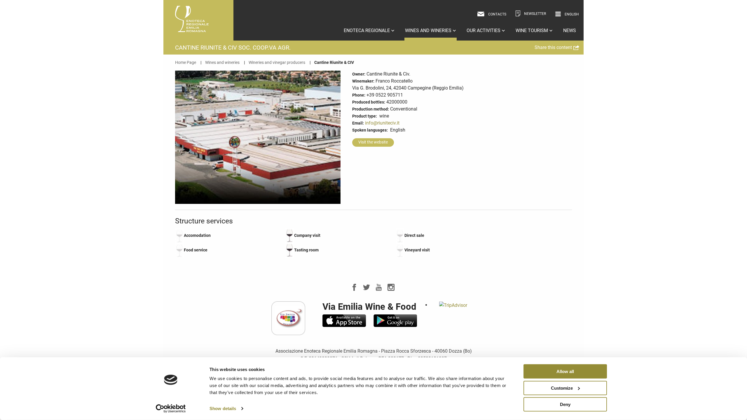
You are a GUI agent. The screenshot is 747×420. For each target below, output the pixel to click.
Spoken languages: (370, 130)
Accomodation (197, 235)
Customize (562, 387)
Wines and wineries (429, 30)
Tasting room (306, 250)
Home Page (185, 62)
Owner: (358, 74)
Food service (195, 250)
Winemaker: (363, 81)
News (569, 30)
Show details (223, 408)
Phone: (358, 95)
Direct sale (414, 235)
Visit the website (373, 142)
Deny (565, 404)
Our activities (484, 30)
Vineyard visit (417, 250)
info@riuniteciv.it (382, 123)
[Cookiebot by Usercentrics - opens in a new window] (170, 408)
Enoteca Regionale (367, 30)
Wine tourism (532, 30)
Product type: (364, 116)
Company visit (307, 235)
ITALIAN (563, 23)
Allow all (565, 371)
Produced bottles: (368, 102)
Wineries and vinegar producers (277, 62)
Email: (358, 123)
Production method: (370, 109)
